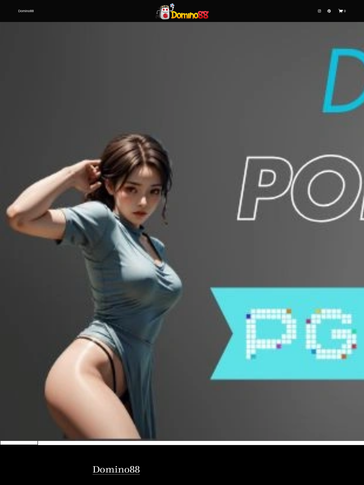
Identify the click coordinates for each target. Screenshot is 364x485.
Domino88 (26, 11)
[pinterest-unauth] (329, 11)
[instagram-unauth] (319, 11)
